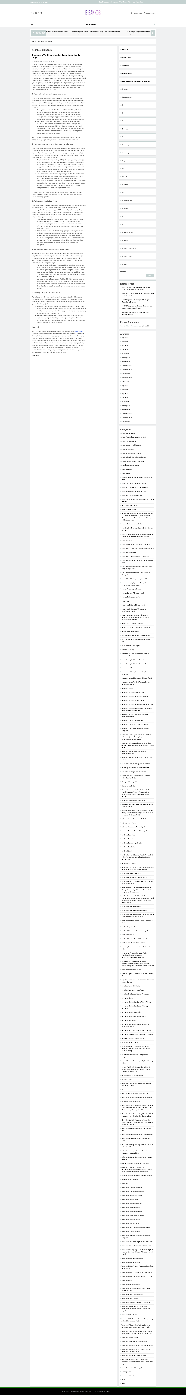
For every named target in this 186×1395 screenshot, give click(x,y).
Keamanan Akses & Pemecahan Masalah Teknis (136, 678)
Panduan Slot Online (127, 935)
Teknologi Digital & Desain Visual (132, 1258)
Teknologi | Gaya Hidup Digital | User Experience (137, 1242)
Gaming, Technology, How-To (130, 597)
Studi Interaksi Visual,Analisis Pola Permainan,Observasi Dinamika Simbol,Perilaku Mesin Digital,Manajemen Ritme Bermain (136, 1169)
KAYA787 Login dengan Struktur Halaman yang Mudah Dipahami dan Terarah (101, 32)
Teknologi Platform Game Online (132, 1294)
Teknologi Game (126, 1280)
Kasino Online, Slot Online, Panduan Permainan (136, 664)
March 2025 (125, 402)
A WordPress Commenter (130, 326)
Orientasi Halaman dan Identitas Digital (134, 831)
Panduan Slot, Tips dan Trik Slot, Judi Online (135, 939)
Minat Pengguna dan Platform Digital (133, 800)
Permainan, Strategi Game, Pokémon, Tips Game (137, 1034)
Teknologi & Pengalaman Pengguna (132, 1216)
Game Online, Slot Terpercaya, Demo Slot (134, 579)
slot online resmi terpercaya (130, 1101)
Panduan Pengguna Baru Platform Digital (134, 910)
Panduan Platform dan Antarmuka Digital (134, 931)
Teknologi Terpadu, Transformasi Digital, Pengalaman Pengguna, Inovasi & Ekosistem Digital (135, 1309)
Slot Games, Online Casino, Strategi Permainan (136, 1097)
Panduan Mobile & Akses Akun (131, 873)
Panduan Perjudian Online (129, 927)
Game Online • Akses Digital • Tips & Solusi (135, 556)
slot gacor (124, 89)
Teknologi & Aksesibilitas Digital (132, 1188)
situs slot (124, 185)
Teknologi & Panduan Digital (130, 1208)
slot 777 (124, 177)
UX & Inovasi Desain (127, 1376)
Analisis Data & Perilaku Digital (131, 445)
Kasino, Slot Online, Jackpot (130, 668)
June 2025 (124, 390)
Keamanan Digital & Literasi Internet (133, 700)
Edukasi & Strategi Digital (129, 505)
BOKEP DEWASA (126, 469)
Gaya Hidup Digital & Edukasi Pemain (133, 605)
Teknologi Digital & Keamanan (131, 1262)
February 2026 (125, 358)
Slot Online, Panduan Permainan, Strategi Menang (137, 1134)
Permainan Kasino (127, 998)
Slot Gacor (124, 129)
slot (122, 105)
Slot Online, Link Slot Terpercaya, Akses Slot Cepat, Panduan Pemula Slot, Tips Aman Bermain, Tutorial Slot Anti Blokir (137, 1122)
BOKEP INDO (125, 473)
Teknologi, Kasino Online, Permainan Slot (134, 1341)
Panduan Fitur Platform (128, 863)
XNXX (123, 1380)
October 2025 (125, 373)
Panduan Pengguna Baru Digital (131, 906)
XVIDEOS (124, 1384)
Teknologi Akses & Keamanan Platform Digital (136, 1246)
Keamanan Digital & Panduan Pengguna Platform (137, 704)
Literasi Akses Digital (128, 786)
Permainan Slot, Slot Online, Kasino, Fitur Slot (136, 1030)
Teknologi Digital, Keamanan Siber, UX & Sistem (136, 1272)
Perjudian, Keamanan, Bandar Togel (132, 990)
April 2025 (124, 398)
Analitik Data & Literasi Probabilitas (132, 461)
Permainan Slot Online (128, 1020)
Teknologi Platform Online (129, 1298)
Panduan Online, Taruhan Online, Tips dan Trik (136, 877)
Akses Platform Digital (128, 441)
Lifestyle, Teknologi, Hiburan (130, 782)
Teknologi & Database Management (132, 1191)
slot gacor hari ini (127, 232)
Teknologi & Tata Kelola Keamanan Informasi (136, 1228)
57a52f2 (36, 61)
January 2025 (125, 410)
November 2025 (126, 370)
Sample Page (91, 24)
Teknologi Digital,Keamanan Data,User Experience (137, 1276)
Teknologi (124, 1183)
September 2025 (126, 378)
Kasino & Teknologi (127, 650)
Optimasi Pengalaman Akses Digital (133, 827)
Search (123, 272)
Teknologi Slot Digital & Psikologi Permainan (135, 1302)
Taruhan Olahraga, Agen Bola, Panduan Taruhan (136, 1175)
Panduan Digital (126, 851)
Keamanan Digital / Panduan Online (132, 692)
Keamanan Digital (127, 688)
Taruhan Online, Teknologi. (130, 1180)
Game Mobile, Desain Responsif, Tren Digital (135, 544)
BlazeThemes (105, 1391)
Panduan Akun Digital (128, 847)
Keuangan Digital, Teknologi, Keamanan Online (136, 764)
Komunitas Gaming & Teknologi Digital (133, 772)
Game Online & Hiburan (128, 552)
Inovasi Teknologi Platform (130, 631)
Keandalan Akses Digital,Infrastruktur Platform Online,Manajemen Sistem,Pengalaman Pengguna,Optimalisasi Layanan (136, 737)
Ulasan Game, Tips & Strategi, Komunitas (134, 1368)
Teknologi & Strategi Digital (130, 1223)
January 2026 (125, 362)
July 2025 (124, 386)
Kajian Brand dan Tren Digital (130, 646)
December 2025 (126, 366)
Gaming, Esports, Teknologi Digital (132, 593)
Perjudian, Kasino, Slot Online (130, 986)
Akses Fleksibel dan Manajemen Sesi (133, 437)
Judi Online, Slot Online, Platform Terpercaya (135, 635)
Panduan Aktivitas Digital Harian (131, 843)
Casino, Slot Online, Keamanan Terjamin (134, 483)
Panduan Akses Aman (128, 839)
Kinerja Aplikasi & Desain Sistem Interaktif (135, 768)
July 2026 (124, 338)
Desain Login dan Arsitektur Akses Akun (134, 487)
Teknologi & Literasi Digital (130, 1200)
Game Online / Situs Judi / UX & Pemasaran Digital (137, 548)
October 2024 (125, 422)
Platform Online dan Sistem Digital (132, 1038)
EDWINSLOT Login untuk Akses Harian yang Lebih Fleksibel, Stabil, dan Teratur (117, 2)
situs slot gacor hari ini (128, 248)
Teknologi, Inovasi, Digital (129, 1337)
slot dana (124, 137)
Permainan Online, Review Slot (131, 1012)
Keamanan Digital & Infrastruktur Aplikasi (134, 696)
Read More (35, 355)
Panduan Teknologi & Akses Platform (133, 943)
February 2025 (125, 406)
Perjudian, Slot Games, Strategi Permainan (135, 994)
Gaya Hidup (125, 601)
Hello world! (145, 326)
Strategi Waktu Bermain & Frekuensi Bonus (135, 1163)
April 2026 (124, 350)
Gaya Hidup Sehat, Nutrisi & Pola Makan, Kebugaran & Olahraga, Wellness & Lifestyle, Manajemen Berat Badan (135, 617)
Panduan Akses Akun (128, 835)
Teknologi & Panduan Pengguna (131, 1211)
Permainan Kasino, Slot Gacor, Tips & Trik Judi (136, 1002)
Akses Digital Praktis (128, 433)
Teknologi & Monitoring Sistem (131, 1203)
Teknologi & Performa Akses (130, 1220)
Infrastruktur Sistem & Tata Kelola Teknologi (135, 627)
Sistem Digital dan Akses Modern (132, 1075)
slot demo (124, 208)
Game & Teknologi (127, 540)
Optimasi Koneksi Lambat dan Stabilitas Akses (136, 819)
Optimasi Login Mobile (128, 823)
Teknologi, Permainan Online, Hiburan (133, 1355)
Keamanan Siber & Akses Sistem (132, 720)
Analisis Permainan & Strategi (131, 453)
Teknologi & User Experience (130, 1231)
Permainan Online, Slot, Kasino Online (133, 1016)
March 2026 (125, 353)
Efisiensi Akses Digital (128, 509)
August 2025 (125, 382)
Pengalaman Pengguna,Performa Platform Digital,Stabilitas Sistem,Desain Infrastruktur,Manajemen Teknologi (134, 955)
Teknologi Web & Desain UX (130, 1315)
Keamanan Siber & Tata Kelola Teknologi (134, 724)
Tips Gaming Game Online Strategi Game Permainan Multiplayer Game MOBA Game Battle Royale (137, 1362)
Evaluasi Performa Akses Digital (131, 524)
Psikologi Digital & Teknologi (130, 1042)
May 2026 (124, 345)
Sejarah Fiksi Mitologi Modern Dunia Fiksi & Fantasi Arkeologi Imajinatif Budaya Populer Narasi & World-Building (135, 1069)
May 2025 (124, 394)
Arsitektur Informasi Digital (130, 465)
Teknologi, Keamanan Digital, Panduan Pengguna (137, 1345)
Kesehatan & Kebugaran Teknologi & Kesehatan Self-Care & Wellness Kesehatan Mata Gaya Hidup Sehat (137, 745)
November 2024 (126, 418)
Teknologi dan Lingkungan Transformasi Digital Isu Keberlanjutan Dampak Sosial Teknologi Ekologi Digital (137, 1252)
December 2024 (126, 414)
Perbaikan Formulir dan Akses (131, 970)
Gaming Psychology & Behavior (131, 589)
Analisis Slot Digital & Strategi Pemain (133, 457)
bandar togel (78, 331)
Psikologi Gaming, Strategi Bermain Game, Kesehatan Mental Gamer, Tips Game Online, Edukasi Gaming (135, 1049)
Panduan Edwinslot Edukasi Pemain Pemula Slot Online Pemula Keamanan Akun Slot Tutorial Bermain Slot (137, 857)
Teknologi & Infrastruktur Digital (131, 1195)
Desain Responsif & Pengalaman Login (133, 491)
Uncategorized (126, 1372)
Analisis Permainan (127, 449)
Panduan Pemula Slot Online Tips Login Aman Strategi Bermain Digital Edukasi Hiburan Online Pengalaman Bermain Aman (136, 890)
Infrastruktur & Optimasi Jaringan (132, 623)
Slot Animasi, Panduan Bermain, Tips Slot (134, 1093)
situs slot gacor (126, 97)
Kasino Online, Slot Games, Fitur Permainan (135, 660)
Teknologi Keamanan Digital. (130, 1284)
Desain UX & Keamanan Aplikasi (131, 495)
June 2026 (124, 342)
